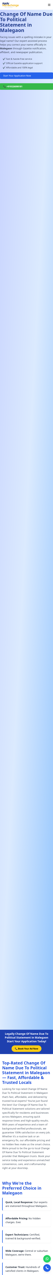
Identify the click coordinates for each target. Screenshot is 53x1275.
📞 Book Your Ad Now (26, 1048)
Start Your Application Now (17, 75)
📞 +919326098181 (12, 86)
